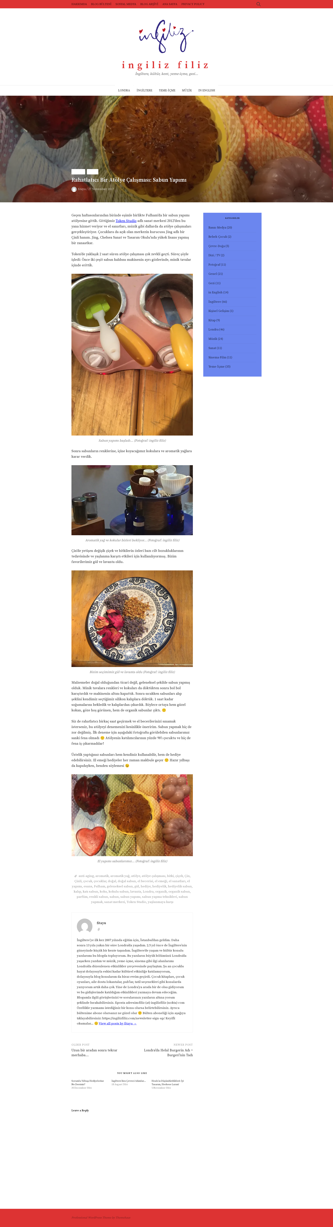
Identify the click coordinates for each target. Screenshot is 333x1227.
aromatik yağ (120, 876)
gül (136, 886)
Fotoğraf (214, 265)
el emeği (161, 881)
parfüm (82, 897)
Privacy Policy (192, 4)
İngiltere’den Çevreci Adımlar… (129, 1081)
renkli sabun (98, 897)
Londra (78, 171)
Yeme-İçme (216, 367)
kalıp (77, 892)
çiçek (179, 876)
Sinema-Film (217, 357)
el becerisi (145, 881)
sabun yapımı (130, 897)
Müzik (212, 339)
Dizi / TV (214, 255)
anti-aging (86, 876)
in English (215, 292)
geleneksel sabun (120, 886)
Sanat (93, 171)
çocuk (87, 881)
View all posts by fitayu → (118, 1024)
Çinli (78, 881)
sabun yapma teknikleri (159, 897)
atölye (135, 876)
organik (161, 892)
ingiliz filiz (166, 65)
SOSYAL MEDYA (126, 4)
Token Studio (126, 221)
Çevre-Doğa (216, 246)
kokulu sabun (119, 892)
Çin (187, 876)
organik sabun (179, 892)
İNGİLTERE (144, 90)
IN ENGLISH (206, 90)
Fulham (99, 886)
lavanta (135, 892)
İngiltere (214, 302)
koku (103, 892)
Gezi (211, 283)
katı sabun (90, 892)
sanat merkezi (114, 902)
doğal (112, 881)
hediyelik (159, 886)
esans (88, 886)
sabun (114, 897)
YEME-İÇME (167, 90)
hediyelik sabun (180, 886)
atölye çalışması (153, 876)
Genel (212, 274)
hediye (146, 886)
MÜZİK (187, 90)
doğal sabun (127, 881)
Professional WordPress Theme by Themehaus (100, 1217)
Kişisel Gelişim (218, 311)
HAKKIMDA (79, 4)
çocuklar (100, 881)
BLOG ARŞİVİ (149, 4)
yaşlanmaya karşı (160, 902)
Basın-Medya (217, 228)
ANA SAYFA (169, 4)
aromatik (102, 876)
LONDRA (124, 90)
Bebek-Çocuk (217, 237)
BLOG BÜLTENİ (101, 4)
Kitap (212, 320)
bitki (170, 876)
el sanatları (177, 881)
